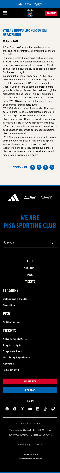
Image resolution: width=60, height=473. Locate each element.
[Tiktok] (45, 409)
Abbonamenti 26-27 (15, 339)
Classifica (9, 305)
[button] (32, 167)
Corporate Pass (12, 351)
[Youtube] (30, 409)
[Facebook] (14, 409)
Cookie (39, 444)
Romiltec (38, 459)
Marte (35, 454)
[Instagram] (6, 409)
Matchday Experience (16, 357)
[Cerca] (51, 242)
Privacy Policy (24, 444)
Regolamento (11, 370)
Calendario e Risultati (16, 299)
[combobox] (24, 242)
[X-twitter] (22, 409)
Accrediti (8, 363)
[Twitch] (53, 409)
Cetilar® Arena (11, 322)
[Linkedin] (37, 409)
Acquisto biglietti (13, 345)
